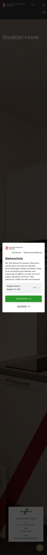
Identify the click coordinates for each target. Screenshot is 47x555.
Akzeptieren (22, 298)
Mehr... (35, 288)
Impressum (16, 252)
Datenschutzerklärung (33, 252)
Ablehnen (22, 306)
